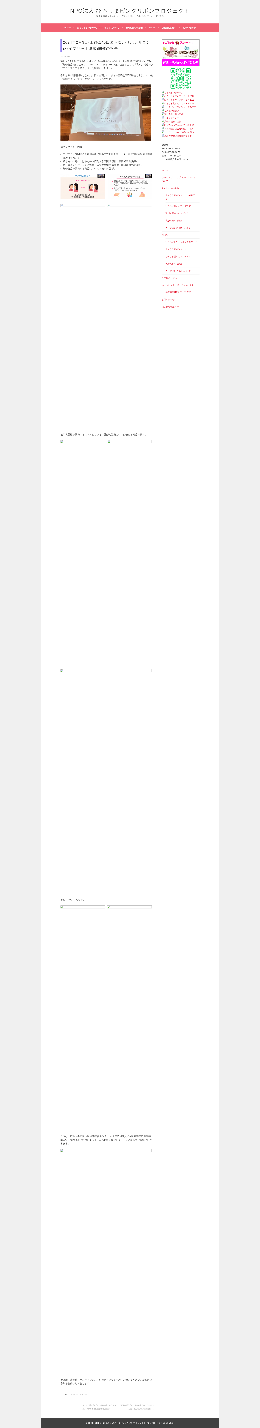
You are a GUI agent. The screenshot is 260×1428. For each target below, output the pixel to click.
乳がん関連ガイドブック (177, 213)
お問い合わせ (189, 27)
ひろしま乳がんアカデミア (178, 206)
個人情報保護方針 (170, 306)
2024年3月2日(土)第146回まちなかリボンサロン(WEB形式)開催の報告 (137, 1407)
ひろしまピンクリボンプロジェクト (182, 242)
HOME (67, 27)
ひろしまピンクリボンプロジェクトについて (98, 27)
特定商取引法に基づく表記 (178, 292)
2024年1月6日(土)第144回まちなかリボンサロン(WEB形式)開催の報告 (99, 1407)
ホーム (165, 170)
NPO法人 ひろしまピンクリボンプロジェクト (130, 11)
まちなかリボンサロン (79, 1394)
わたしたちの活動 (134, 27)
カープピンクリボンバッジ (178, 228)
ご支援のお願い (169, 27)
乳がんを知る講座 (174, 220)
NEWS (152, 27)
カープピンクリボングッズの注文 (177, 285)
